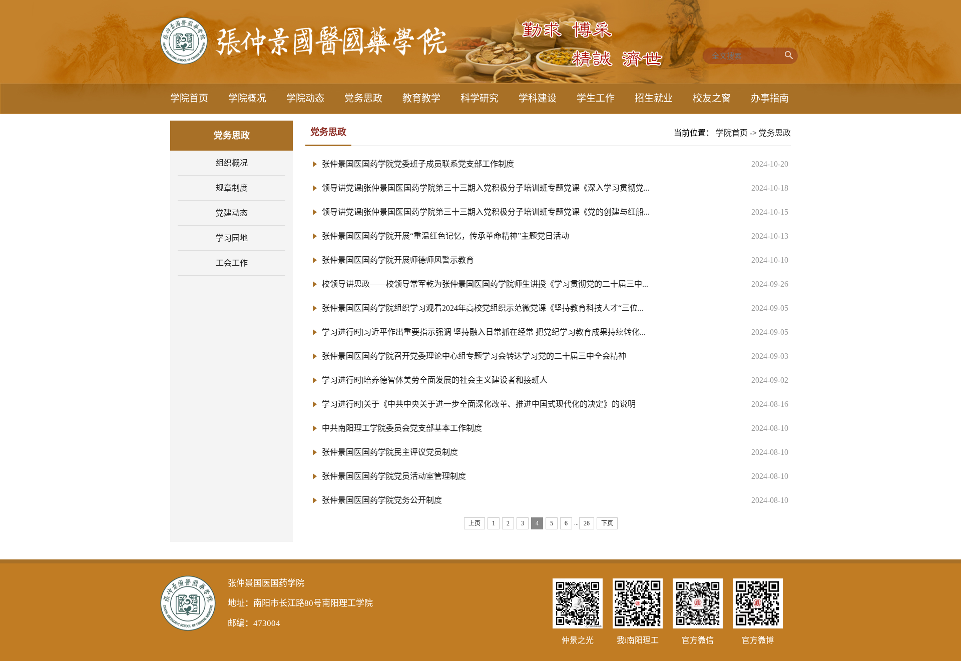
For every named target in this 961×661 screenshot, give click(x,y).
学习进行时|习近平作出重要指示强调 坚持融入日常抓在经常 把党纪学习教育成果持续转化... (484, 332)
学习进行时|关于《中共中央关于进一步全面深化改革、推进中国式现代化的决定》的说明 (479, 404)
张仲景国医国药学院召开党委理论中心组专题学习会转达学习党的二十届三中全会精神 (474, 356)
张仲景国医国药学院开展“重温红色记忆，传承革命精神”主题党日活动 (445, 236)
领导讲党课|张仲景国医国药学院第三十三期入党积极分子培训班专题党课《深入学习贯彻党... (486, 188)
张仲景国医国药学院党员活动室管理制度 (394, 476)
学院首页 (732, 133)
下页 (607, 523)
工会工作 (232, 263)
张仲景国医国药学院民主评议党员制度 (390, 452)
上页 (474, 523)
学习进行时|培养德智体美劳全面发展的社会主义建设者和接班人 (435, 380)
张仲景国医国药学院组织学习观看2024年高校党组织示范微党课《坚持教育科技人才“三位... (483, 308)
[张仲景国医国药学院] (303, 62)
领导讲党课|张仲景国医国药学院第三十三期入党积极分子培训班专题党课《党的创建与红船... (486, 212)
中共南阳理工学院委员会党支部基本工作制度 (402, 428)
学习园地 (232, 238)
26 (587, 523)
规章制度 (232, 188)
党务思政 (775, 133)
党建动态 (232, 213)
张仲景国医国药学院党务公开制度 (382, 500)
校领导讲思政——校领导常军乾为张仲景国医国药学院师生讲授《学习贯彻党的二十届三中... (485, 284)
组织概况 (232, 163)
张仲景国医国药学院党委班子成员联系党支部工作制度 (418, 164)
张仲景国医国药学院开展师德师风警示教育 (398, 260)
